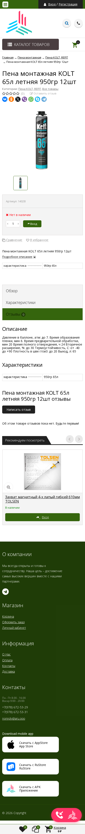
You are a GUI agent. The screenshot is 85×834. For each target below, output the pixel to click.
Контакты (8, 666)
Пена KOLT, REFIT (29, 89)
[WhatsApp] (31, 99)
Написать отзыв (19, 409)
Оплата (7, 660)
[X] (17, 99)
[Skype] (37, 99)
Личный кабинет (14, 628)
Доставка (8, 671)
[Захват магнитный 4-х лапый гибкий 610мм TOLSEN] (42, 471)
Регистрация (68, 4)
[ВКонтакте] (4, 99)
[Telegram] (44, 99)
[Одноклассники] (11, 99)
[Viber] (24, 99)
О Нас (6, 654)
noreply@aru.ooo (13, 718)
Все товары (50, 89)
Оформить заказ (13, 622)
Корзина (8, 616)
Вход (52, 4)
